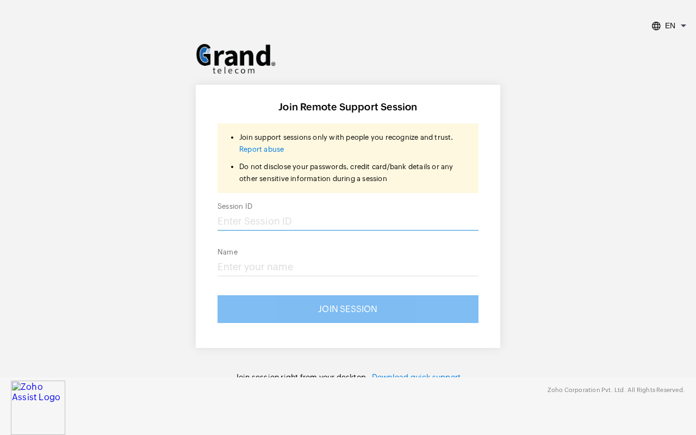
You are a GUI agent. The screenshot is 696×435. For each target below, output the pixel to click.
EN (670, 25)
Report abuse (261, 149)
